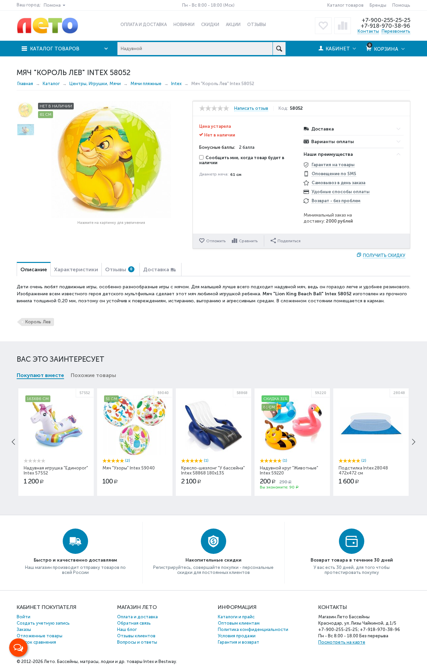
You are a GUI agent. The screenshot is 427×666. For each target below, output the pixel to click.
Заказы (24, 629)
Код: (283, 108)
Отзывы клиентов (136, 635)
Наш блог (127, 629)
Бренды (378, 5)
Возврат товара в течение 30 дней (352, 560)
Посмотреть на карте (341, 642)
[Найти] (279, 48)
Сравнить (248, 241)
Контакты (368, 31)
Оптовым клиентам (239, 623)
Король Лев (38, 322)
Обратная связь (134, 623)
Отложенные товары (39, 635)
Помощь (401, 5)
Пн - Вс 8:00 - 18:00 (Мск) (208, 5)
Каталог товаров (345, 5)
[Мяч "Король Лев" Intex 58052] (111, 159)
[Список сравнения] (342, 25)
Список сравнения (36, 642)
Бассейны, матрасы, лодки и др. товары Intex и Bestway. (117, 661)
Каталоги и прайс (236, 616)
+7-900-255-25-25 (386, 20)
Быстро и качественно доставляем (75, 560)
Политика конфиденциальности (253, 629)
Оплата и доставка (137, 616)
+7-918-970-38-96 (385, 25)
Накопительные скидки (213, 560)
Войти (23, 616)
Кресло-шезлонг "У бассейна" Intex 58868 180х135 (213, 470)
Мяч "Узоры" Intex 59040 (128, 467)
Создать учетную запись (43, 623)
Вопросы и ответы (137, 642)
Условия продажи (237, 635)
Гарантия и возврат (238, 642)
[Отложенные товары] (323, 25)
